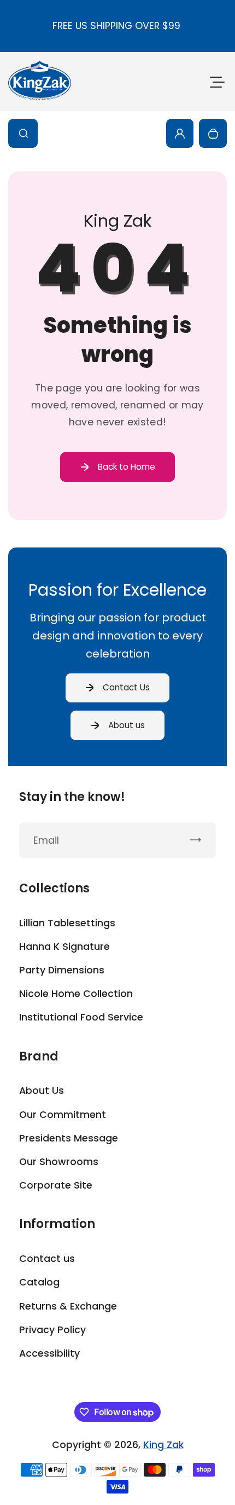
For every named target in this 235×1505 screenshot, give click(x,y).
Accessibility (49, 1353)
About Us (41, 1090)
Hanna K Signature (64, 946)
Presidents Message (68, 1138)
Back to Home (126, 466)
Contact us (47, 1258)
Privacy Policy (52, 1329)
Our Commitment (62, 1114)
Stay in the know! (72, 797)
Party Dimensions (61, 970)
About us (126, 725)
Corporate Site (55, 1185)
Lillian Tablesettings (67, 923)
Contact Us (126, 687)
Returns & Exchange (68, 1306)
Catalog (39, 1282)
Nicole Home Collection (76, 993)
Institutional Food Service (81, 1017)
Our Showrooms (58, 1161)
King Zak (163, 1444)
